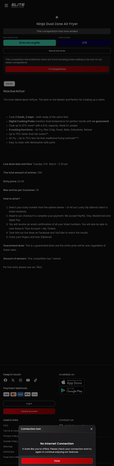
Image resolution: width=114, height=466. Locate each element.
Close (57, 460)
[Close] (91, 429)
